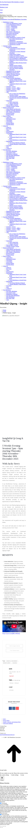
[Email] (17, 708)
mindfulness (6, 662)
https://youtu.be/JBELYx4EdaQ (11, 633)
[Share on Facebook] (10, 708)
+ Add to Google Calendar (14, 646)
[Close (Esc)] (0, 826)
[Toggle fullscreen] (3, 826)
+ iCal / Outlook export (14, 650)
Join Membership (4, 4)
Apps (1, 10)
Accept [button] (22, 775)
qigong (15, 662)
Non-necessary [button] (3, 813)
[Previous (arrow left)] (0, 827)
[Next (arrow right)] (2, 827)
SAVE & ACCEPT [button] (5, 824)
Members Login (4, 7)
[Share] (2, 826)
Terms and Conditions (8, 723)
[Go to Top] (14, 767)
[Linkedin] (13, 708)
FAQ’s (4, 719)
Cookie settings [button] (14, 775)
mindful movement (12, 661)
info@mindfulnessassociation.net (7, 734)
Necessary (4, 803)
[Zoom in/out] (5, 826)
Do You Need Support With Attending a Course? (12, 2)
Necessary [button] (2, 801)
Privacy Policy (6, 720)
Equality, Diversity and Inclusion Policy (12, 722)
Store (1, 12)
